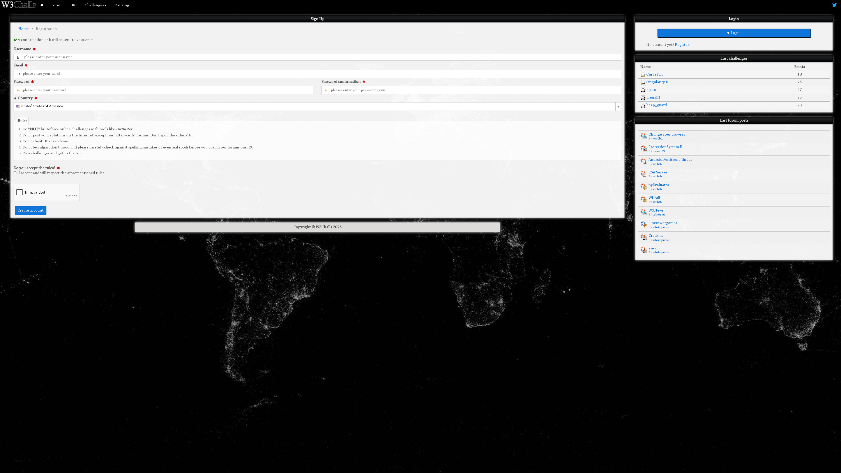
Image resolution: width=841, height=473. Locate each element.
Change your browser (666, 134)
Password (21, 82)
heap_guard (656, 105)
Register (682, 45)
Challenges (95, 5)
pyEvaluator (658, 185)
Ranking (122, 5)
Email (18, 65)
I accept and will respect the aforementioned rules (61, 173)
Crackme (656, 236)
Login (736, 33)
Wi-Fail (654, 198)
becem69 (659, 151)
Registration (46, 29)
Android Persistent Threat (670, 160)
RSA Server (657, 172)
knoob (653, 248)
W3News (656, 210)
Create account (31, 210)
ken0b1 (658, 138)
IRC (74, 5)
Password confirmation (341, 82)
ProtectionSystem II (665, 147)
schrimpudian (661, 227)
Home (23, 29)
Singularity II (657, 82)
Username (22, 49)
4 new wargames (662, 223)
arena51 (653, 97)
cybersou (659, 214)
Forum (56, 5)
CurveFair (654, 74)
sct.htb (657, 164)
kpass (651, 90)
